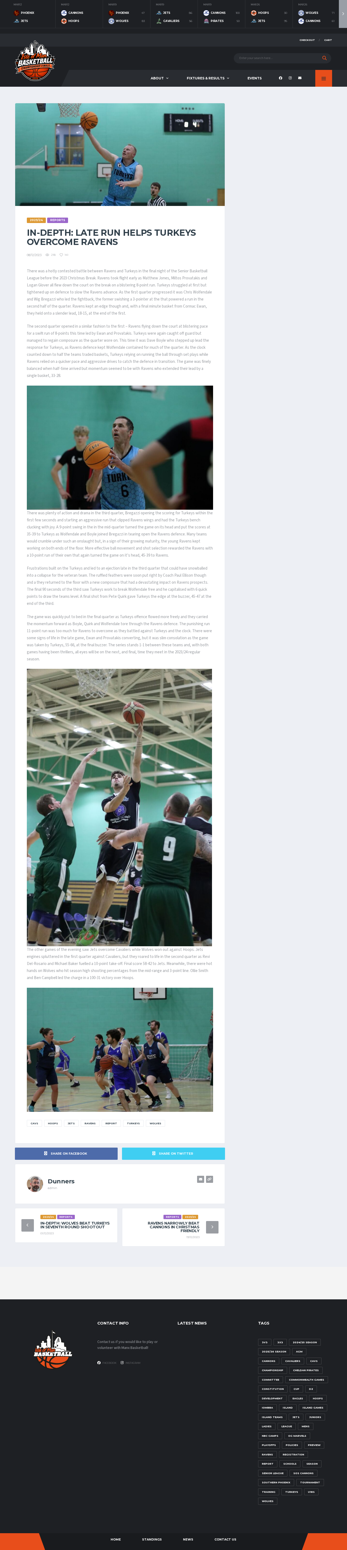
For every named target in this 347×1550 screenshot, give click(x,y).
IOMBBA (267, 1407)
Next (343, 14)
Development (272, 1398)
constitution (273, 1388)
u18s (311, 1491)
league (286, 1426)
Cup (296, 1388)
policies (292, 1445)
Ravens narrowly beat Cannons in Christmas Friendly (174, 1227)
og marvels (297, 1435)
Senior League (273, 1473)
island (288, 1407)
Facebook (109, 1362)
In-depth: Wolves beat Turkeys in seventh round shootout (75, 1225)
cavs (34, 1123)
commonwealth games (306, 1379)
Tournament (310, 1482)
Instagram (132, 1362)
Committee (270, 1379)
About (157, 78)
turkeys (133, 1123)
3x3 (280, 1342)
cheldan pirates (306, 1370)
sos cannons (303, 1473)
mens (306, 1426)
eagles (298, 1398)
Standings (152, 1539)
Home (116, 1539)
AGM (299, 1351)
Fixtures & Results (205, 78)
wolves (155, 1123)
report (111, 1123)
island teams (272, 1417)
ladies (267, 1426)
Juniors (315, 1417)
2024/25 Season (305, 1342)
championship (272, 1370)
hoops (53, 1123)
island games (313, 1407)
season (312, 1463)
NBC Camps (270, 1435)
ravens (90, 1123)
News (188, 1539)
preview (314, 1445)
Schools (290, 1463)
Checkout (307, 39)
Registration (293, 1454)
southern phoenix (276, 1482)
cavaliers (292, 1361)
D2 (311, 1388)
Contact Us (225, 1539)
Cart (328, 39)
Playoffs (269, 1445)
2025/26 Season (274, 1351)
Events (255, 78)
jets (71, 1123)
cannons (268, 1361)
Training (268, 1491)
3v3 (265, 1342)
